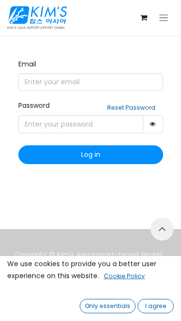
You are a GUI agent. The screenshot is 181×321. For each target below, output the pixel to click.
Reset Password (131, 107)
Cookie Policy (124, 276)
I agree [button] (156, 306)
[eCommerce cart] (143, 17)
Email (27, 64)
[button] (162, 229)
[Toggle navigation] (163, 17)
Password (34, 105)
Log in (90, 154)
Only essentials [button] (107, 306)
